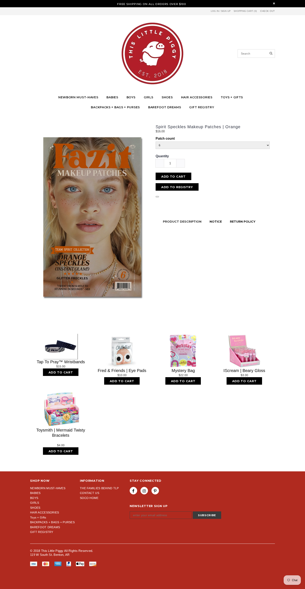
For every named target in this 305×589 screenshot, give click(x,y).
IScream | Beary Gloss (244, 370)
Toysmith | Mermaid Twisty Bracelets (60, 433)
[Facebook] (133, 490)
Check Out (267, 11)
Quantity (162, 156)
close (274, 3)
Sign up (226, 11)
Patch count (165, 138)
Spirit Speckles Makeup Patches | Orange (198, 126)
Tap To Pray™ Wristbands (61, 362)
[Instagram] (144, 490)
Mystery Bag (183, 370)
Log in (215, 11)
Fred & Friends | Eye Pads (122, 370)
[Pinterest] (155, 490)
